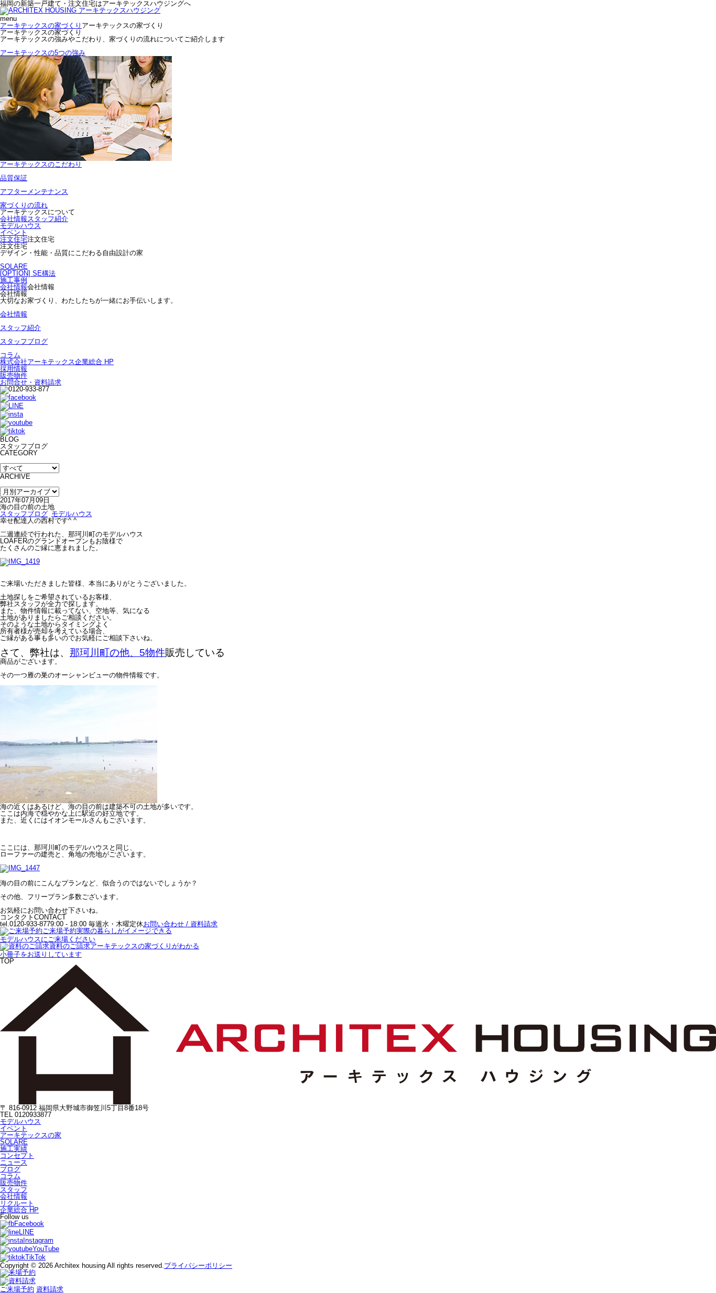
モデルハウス (20, 225)
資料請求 (49, 1289)
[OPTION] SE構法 (28, 273)
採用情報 (13, 368)
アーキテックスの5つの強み (42, 53)
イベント (13, 232)
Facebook (29, 1224)
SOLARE (14, 266)
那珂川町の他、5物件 (117, 652)
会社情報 (13, 219)
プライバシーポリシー (198, 1265)
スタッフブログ (24, 341)
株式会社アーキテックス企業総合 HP (57, 362)
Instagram (38, 1240)
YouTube (45, 1249)
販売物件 (13, 375)
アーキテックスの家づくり (41, 25)
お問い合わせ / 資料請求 (180, 924)
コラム (10, 355)
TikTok (35, 1257)
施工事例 (13, 280)
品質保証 (13, 178)
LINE (26, 1232)
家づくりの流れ (24, 205)
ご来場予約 (17, 1289)
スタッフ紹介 (47, 219)
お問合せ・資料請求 (30, 382)
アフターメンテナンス (34, 191)
